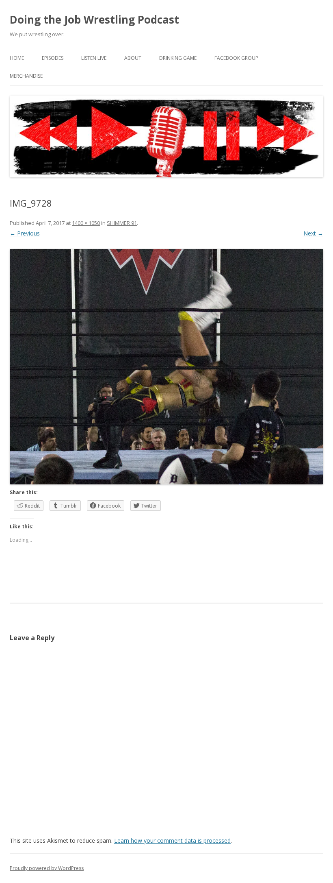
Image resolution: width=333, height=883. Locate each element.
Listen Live (93, 58)
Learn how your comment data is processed (172, 840)
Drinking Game (178, 58)
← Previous (25, 233)
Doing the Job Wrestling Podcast (94, 19)
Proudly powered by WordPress (47, 868)
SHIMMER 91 (122, 223)
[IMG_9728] (166, 366)
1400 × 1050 (86, 223)
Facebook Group (236, 58)
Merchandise (26, 75)
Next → (313, 233)
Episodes (52, 58)
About (132, 58)
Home (17, 58)
